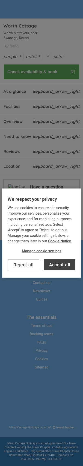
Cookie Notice (59, 241)
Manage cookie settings (41, 251)
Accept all (59, 265)
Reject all (23, 265)
